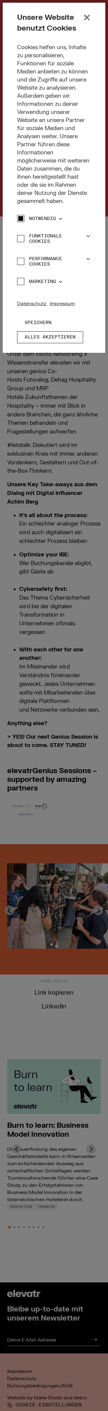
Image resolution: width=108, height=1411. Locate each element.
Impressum (62, 304)
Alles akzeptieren (50, 337)
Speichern (38, 322)
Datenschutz (32, 304)
